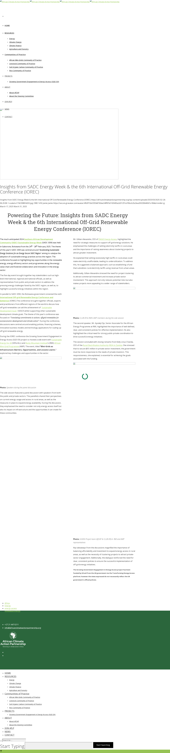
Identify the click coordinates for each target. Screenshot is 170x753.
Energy (8, 605)
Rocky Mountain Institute (37, 343)
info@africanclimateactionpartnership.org (23, 628)
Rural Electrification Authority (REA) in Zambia (102, 345)
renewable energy (12, 611)
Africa (7, 603)
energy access (11, 608)
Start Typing (12, 746)
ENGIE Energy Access (108, 239)
